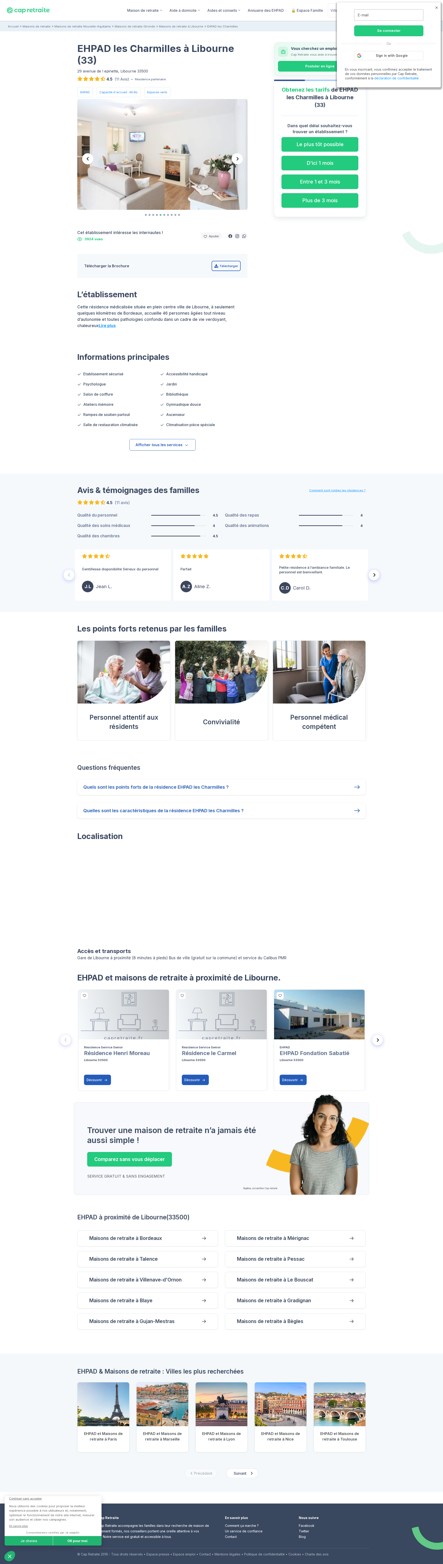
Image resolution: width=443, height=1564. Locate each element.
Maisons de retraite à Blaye (121, 1300)
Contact (231, 1537)
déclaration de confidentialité (396, 78)
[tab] (146, 215)
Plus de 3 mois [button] (320, 200)
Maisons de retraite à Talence (123, 1259)
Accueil (13, 26)
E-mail (363, 15)
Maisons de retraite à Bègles (270, 1321)
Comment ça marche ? (242, 1526)
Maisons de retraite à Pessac (271, 1259)
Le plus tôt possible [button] (320, 144)
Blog (302, 1537)
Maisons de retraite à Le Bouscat (275, 1280)
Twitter (304, 1531)
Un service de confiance (244, 1531)
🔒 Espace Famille (307, 10)
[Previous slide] (87, 158)
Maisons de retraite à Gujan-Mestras (132, 1321)
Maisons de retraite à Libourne (181, 26)
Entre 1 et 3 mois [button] (320, 182)
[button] (230, 235)
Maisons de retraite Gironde (135, 26)
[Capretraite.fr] (28, 10)
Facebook (306, 1526)
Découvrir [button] (95, 1080)
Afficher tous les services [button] (159, 444)
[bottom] (84, 995)
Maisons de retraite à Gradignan (274, 1300)
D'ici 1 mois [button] (320, 163)
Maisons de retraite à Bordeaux (125, 1238)
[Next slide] (237, 158)
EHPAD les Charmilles (222, 26)
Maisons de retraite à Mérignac (273, 1238)
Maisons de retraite (37, 26)
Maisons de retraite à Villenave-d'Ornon (135, 1280)
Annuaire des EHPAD (266, 10)
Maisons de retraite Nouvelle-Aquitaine (82, 26)
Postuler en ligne (320, 66)
